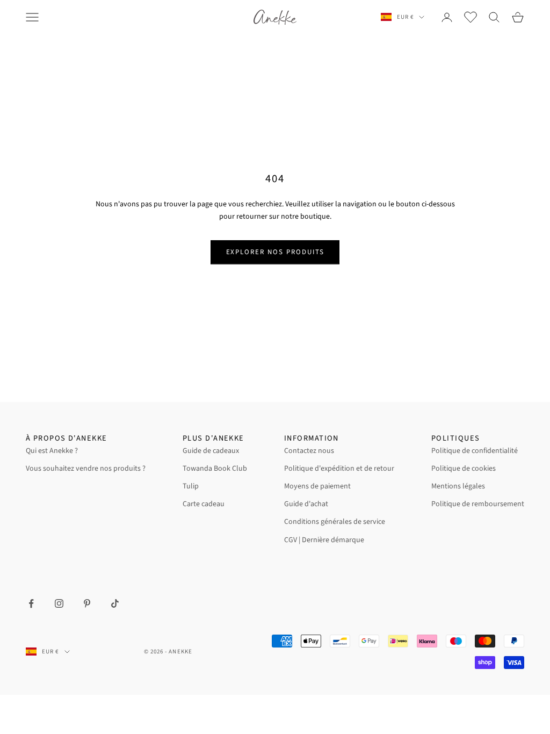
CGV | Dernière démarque (324, 540)
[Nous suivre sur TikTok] (115, 603)
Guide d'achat (306, 504)
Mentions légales (458, 486)
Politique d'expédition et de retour (339, 468)
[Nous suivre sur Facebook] (31, 603)
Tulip (191, 486)
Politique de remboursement (477, 504)
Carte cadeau (204, 504)
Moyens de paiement (317, 486)
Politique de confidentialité (474, 450)
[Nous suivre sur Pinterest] (87, 603)
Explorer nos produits (275, 252)
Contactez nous (309, 450)
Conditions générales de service (334, 521)
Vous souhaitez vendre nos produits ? (86, 468)
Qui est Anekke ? (52, 450)
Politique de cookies (463, 468)
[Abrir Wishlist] (470, 17)
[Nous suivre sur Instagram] (59, 603)
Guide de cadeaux (211, 450)
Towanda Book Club (215, 468)
